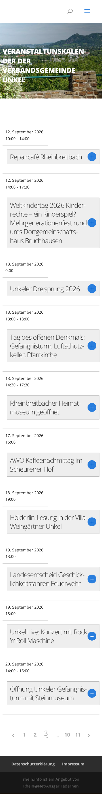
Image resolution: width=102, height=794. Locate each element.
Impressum (73, 764)
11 (78, 734)
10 (67, 734)
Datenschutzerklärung (33, 764)
